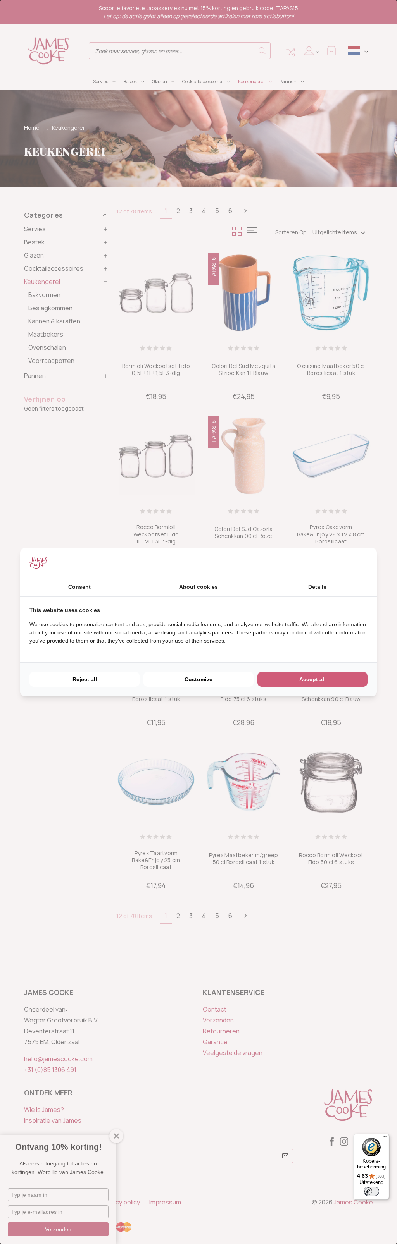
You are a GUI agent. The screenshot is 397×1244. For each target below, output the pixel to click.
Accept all (312, 679)
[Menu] (384, 1138)
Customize (198, 679)
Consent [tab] (79, 587)
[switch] (371, 1191)
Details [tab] (317, 587)
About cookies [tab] (198, 587)
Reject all (84, 679)
